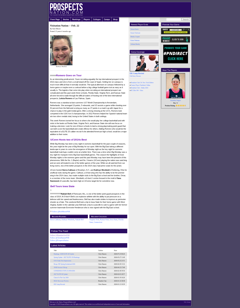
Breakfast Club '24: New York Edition (142, 82)
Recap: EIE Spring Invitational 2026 (64, 264)
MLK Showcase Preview (61, 281)
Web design (187, 302)
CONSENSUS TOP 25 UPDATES (64, 271)
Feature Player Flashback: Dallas (140, 85)
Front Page (55, 19)
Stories (66, 19)
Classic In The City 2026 (61, 277)
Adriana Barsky (135, 44)
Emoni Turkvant (135, 33)
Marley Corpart (135, 37)
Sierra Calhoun (55, 220)
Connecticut (98, 222)
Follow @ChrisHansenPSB (59, 238)
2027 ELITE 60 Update (61, 274)
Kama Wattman (135, 40)
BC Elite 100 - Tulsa (137, 90)
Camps (107, 19)
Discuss (138, 76)
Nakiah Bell (79, 220)
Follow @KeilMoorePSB (61, 212)
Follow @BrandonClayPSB (60, 235)
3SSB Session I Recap (60, 267)
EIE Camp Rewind (59, 284)
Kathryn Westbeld (68, 220)
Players (87, 19)
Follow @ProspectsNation (59, 240)
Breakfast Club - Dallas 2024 (139, 88)
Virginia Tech (94, 220)
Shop (115, 19)
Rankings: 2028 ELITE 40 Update (64, 254)
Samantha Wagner (175, 100)
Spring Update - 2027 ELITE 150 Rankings (67, 257)
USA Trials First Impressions (62, 261)
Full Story (133, 76)
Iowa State (113, 220)
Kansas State (104, 220)
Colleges (97, 19)
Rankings (76, 19)
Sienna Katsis (134, 29)
